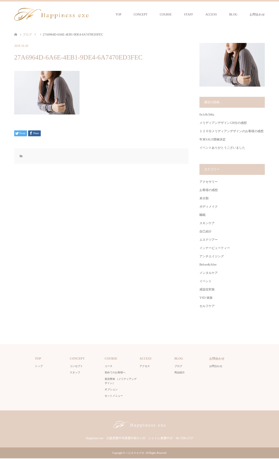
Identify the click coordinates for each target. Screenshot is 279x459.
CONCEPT (141, 14)
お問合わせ (257, 14)
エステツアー (208, 239)
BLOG (233, 14)
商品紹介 (179, 372)
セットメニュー (114, 395)
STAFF (188, 14)
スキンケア (207, 223)
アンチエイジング (211, 256)
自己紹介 (205, 231)
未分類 (204, 198)
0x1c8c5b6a (206, 114)
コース (108, 366)
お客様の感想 (208, 190)
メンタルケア (208, 273)
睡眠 (202, 215)
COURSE (166, 14)
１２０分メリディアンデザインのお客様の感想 (231, 131)
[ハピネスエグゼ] (51, 14)
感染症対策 (207, 289)
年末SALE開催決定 (212, 139)
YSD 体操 (206, 297)
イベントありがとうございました (222, 147)
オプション (111, 389)
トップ (39, 366)
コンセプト (76, 366)
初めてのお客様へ (115, 372)
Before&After (208, 264)
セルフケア (207, 306)
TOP (118, 14)
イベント (205, 281)
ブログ (178, 366)
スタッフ (75, 372)
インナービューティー (214, 248)
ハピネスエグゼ (135, 452)
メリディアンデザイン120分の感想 (223, 123)
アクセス (145, 366)
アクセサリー (208, 181)
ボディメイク (208, 206)
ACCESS (211, 14)
